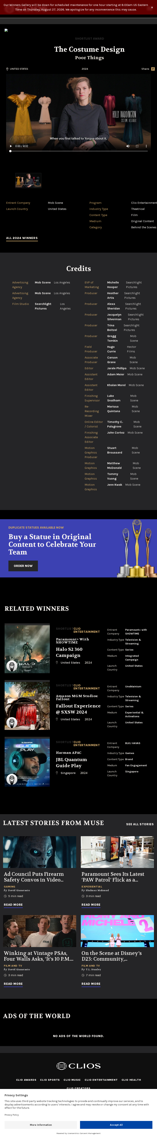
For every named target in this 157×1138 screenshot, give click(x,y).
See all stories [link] (140, 824)
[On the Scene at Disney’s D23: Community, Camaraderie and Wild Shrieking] (117, 931)
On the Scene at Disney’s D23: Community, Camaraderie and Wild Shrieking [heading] (112, 956)
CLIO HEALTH (131, 1080)
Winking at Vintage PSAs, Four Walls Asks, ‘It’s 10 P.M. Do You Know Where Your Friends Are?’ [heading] (37, 956)
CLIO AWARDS (26, 1080)
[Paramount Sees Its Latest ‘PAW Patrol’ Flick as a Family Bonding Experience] (117, 852)
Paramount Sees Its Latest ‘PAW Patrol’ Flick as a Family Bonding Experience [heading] (116, 877)
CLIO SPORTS (50, 1080)
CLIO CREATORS (78, 1088)
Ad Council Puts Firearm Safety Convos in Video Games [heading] (34, 877)
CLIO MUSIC (72, 1080)
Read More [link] (13, 904)
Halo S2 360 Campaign (69, 652)
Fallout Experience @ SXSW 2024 (78, 709)
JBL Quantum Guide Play (71, 763)
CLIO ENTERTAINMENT (101, 1080)
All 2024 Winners (22, 238)
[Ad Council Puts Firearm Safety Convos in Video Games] (39, 852)
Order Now (23, 566)
